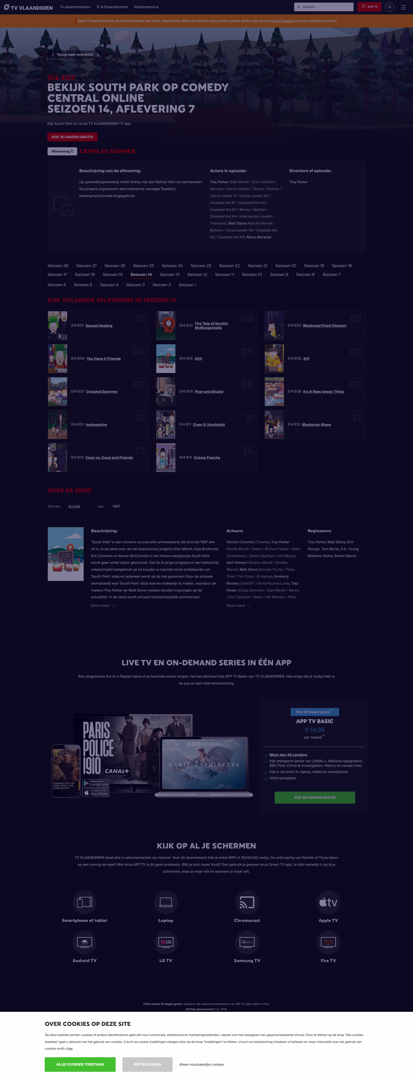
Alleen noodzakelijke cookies (201, 1064)
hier (69, 1049)
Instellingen (147, 1064)
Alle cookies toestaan (80, 1064)
